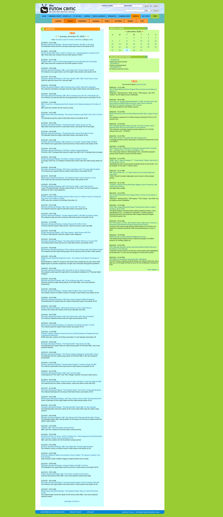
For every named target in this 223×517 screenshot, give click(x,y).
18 (148, 44)
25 (148, 47)
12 (156, 41)
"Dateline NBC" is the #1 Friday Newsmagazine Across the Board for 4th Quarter (69, 61)
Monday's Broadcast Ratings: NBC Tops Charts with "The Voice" (63, 207)
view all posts (141, 84)
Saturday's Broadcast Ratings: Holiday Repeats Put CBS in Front (63, 224)
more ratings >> (153, 270)
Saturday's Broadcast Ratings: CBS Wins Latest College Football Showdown (68, 299)
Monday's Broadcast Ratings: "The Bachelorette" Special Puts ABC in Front (67, 133)
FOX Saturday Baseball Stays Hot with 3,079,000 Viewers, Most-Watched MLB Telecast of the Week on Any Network (132, 126)
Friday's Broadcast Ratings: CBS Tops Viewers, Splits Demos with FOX (65, 232)
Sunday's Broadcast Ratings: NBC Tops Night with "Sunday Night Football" (67, 447)
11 (148, 41)
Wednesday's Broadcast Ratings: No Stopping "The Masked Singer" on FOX (67, 325)
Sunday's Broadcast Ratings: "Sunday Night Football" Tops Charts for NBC (67, 291)
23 (134, 47)
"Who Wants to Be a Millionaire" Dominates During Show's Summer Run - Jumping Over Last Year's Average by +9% (133, 149)
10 (141, 41)
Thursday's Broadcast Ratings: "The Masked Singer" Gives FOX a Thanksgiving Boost (71, 390)
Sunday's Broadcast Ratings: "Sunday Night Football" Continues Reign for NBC (69, 364)
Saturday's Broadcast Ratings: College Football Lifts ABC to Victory (64, 465)
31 (141, 50)
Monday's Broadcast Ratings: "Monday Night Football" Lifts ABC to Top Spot (67, 44)
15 (127, 44)
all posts (59, 40)
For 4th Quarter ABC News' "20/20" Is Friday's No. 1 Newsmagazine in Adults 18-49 (70, 53)
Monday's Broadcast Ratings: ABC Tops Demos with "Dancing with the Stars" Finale (70, 417)
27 (112, 50)
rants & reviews (68, 40)
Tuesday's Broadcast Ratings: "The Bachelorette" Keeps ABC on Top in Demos (68, 407)
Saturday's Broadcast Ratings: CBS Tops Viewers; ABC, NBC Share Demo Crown (69, 79)
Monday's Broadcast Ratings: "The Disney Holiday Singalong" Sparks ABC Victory (69, 354)
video (91, 40)
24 (141, 47)
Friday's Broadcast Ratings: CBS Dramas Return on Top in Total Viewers (66, 308)
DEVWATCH (114, 63)
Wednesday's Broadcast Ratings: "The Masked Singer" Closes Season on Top (68, 178)
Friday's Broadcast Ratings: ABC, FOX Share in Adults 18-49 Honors (65, 474)
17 (141, 44)
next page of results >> (72, 501)
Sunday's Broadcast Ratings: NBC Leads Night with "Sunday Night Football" (67, 70)
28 (120, 50)
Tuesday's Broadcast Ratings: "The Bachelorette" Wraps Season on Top (66, 125)
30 (134, 50)
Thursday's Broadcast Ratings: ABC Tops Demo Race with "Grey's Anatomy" (67, 316)
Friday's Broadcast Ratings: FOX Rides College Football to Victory (64, 159)
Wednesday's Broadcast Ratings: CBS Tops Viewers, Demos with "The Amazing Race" (71, 399)
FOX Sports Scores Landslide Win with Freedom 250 (128, 138)
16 (134, 44)
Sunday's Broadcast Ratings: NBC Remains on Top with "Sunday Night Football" (69, 142)
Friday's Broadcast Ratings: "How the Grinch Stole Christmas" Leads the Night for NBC (71, 381)
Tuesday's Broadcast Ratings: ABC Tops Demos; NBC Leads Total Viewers (67, 186)
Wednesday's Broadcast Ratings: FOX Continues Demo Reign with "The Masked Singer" (72, 249)
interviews (78, 40)
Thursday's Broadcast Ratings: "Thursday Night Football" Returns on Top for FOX (69, 241)
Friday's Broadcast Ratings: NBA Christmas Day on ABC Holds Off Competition (68, 87)
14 (120, 44)
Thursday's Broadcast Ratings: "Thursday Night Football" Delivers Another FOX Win (70, 482)
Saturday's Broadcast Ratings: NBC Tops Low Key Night (60, 373)
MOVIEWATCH (115, 67)
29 (127, 50)
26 (156, 47)
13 (112, 44)
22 (127, 47)
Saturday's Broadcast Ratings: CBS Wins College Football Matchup (64, 150)
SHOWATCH (114, 60)
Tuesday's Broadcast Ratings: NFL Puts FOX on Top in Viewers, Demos (66, 270)
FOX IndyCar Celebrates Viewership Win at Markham (128, 259)
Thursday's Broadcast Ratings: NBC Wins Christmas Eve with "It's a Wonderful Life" (70, 96)
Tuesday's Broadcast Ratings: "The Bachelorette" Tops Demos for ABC (65, 344)
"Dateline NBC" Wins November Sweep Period (57, 428)
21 (120, 47)
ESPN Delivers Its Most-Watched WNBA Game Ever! (128, 237)
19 (156, 44)
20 (112, 47)
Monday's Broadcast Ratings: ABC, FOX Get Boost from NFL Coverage (65, 280)
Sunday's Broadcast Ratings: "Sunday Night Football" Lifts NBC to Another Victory (69, 215)
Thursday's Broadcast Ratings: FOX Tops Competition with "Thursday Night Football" (70, 169)
